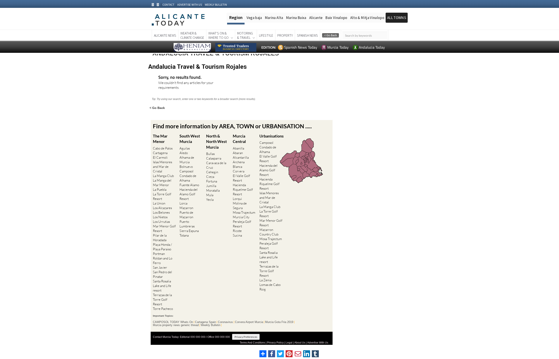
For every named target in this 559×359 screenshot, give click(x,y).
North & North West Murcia (216, 141)
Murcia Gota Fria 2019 (279, 322)
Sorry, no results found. (180, 77)
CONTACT (168, 5)
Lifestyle (266, 35)
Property (285, 35)
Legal (289, 342)
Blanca (237, 167)
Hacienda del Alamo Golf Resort (188, 194)
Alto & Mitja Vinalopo (367, 17)
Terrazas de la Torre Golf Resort (162, 299)
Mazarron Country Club (268, 232)
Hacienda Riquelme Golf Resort (243, 189)
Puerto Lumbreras (187, 224)
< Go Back (157, 107)
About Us (299, 342)
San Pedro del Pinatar (162, 274)
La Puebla (159, 189)
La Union (159, 203)
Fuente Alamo (189, 185)
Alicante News (165, 35)
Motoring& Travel (245, 35)
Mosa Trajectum (244, 212)
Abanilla (238, 148)
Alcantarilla (241, 157)
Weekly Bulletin (210, 325)
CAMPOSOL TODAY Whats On (173, 322)
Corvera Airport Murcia (249, 322)
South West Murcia (189, 139)
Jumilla (211, 186)
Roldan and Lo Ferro (162, 260)
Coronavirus (225, 322)
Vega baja (254, 17)
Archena (239, 162)
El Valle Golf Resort (241, 178)
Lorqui (237, 199)
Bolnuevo (186, 167)
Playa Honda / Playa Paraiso (162, 246)
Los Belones (161, 212)
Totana (184, 235)
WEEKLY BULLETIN (216, 5)
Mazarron (186, 208)
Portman (159, 254)
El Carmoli (160, 157)
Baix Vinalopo (336, 17)
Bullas (210, 154)
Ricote (237, 231)
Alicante (316, 17)
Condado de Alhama (187, 178)
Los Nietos (160, 217)
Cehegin (212, 172)
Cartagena (160, 153)
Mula (209, 195)
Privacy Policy (275, 342)
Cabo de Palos (163, 148)
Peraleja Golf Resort (242, 224)
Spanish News (307, 35)
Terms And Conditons (252, 342)
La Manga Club (163, 176)
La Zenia (265, 280)
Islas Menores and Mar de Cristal (162, 166)
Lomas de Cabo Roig (270, 287)
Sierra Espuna (189, 231)
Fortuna (211, 181)
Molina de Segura (240, 205)
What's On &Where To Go (218, 35)
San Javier (160, 267)
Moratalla (213, 190)
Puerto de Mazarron (186, 214)
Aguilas (184, 148)
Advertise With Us (317, 342)
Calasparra (213, 158)
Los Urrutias (161, 222)
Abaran (238, 153)
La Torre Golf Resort (162, 196)
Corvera (238, 171)
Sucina (237, 235)
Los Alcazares (162, 208)
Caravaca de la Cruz (216, 165)
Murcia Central (239, 139)
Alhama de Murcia (186, 159)
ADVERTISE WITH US (189, 5)
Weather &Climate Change (192, 35)
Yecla (210, 200)
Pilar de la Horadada (160, 237)
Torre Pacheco (163, 309)
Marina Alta (274, 17)
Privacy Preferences (246, 336)
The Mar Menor (160, 139)
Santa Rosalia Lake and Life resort (162, 285)
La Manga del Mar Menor (162, 182)
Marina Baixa (296, 17)
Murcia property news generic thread (176, 325)
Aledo (183, 153)
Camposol (186, 171)
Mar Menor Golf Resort (164, 228)
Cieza (210, 177)
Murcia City (241, 217)
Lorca (183, 203)
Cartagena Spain (205, 322)
